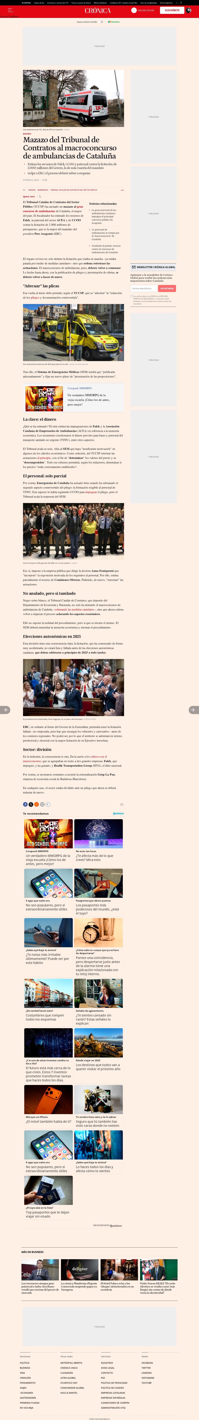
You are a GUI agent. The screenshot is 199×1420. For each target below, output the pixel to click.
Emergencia (43, 190)
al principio (44, 458)
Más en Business (32, 1252)
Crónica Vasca (69, 1367)
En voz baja (26, 1407)
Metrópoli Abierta (71, 1362)
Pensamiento (27, 1382)
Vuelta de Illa (39, 3)
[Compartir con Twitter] (31, 804)
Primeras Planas (29, 1402)
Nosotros (107, 1362)
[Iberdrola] (113, 21)
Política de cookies (112, 1387)
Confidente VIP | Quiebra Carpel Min (123, 3)
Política (24, 1362)
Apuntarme (167, 288)
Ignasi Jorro (29, 196)
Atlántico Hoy (68, 1382)
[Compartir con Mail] (42, 804)
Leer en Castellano (9, 16)
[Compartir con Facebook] (25, 804)
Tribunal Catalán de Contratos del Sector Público (73, 190)
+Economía (26, 1392)
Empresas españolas (113, 1397)
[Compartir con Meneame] (36, 804)
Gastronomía (28, 1397)
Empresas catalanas (113, 1392)
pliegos (35, 297)
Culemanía (66, 1372)
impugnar (91, 492)
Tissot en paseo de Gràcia (81, 3)
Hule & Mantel (68, 1392)
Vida (22, 1372)
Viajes (23, 1387)
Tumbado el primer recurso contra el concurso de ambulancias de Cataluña (106, 249)
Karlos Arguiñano (166, 3)
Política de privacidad (114, 1382)
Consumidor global (72, 1387)
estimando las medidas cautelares (74, 609)
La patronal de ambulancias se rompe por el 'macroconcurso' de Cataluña (105, 234)
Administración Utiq (113, 1407)
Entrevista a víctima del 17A (57, 3)
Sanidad (31, 190)
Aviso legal (107, 1367)
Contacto (107, 1372)
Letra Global (68, 1377)
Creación (25, 1377)
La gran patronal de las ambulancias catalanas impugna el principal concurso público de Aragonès (104, 216)
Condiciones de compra (115, 1402)
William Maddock (100, 3)
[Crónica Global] (99, 10)
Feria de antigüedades (148, 3)
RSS (103, 1377)
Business (27, 134)
